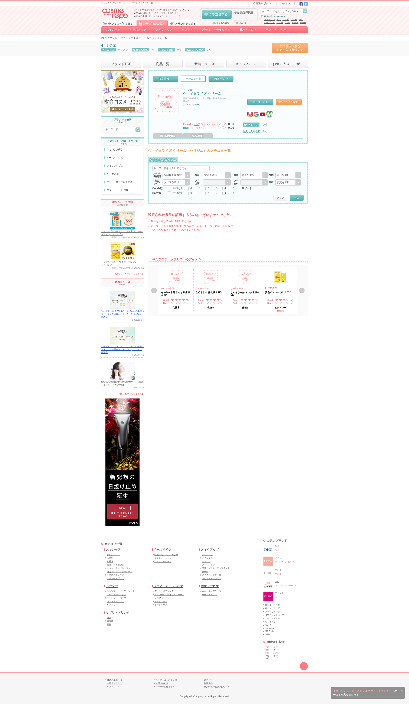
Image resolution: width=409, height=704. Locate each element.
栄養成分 (111, 621)
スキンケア (113, 29)
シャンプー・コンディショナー (122, 591)
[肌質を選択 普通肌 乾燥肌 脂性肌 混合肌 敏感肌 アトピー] (288, 182)
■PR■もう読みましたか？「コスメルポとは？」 (157, 13)
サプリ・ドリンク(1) (117, 189)
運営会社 (208, 680)
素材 (109, 624)
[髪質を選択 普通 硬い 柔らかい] (217, 175)
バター (295, 22)
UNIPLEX (269, 628)
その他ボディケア (162, 598)
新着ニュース (204, 64)
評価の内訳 (168, 135)
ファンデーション (162, 558)
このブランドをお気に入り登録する (290, 47)
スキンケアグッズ (115, 578)
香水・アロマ (248, 29)
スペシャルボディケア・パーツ (169, 594)
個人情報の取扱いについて (217, 686)
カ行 (276, 647)
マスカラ (206, 561)
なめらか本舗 (167, 288)
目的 (109, 617)
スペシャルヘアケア (116, 594)
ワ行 (276, 658)
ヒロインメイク (272, 605)
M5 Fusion (270, 631)
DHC (277, 546)
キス (279, 19)
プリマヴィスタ (272, 611)
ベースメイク (138, 29)
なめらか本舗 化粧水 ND (209, 292)
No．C (268, 625)
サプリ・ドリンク (277, 29)
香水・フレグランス (211, 591)
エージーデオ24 (272, 618)
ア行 (267, 647)
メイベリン (269, 19)
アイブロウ (207, 554)
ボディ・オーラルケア (216, 29)
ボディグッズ (160, 601)
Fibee (268, 634)
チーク (205, 571)
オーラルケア (160, 605)
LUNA (287, 22)
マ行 (267, 655)
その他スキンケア (115, 575)
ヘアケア (187, 29)
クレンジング (113, 554)
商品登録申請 (244, 12)
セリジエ (112, 37)
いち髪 (285, 19)
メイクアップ (164, 29)
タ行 (276, 650)
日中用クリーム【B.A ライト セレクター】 (160, 16)
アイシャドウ (208, 565)
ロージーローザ (272, 608)
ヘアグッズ (112, 605)
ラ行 (267, 658)
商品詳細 (198, 135)
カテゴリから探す (152, 23)
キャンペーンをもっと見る (131, 274)
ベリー (280, 22)
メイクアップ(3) (115, 165)
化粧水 (110, 561)
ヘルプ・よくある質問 (166, 680)
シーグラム (269, 22)
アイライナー (208, 558)
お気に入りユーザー (288, 64)
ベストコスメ (113, 686)
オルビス (279, 569)
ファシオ (279, 593)
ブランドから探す (183, 23)
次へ (302, 290)
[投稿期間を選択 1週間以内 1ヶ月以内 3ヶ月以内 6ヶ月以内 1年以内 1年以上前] (176, 175)
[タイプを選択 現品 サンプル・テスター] (176, 182)
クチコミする (217, 14)
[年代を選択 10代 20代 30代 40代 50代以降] (288, 175)
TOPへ (304, 666)
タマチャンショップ (274, 615)
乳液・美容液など (115, 565)
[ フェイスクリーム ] (193, 104)
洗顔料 (110, 558)
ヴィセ (294, 19)
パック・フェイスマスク (118, 568)
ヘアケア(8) (112, 173)
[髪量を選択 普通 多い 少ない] (254, 175)
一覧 (196, 124)
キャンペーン (246, 64)
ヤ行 (276, 655)
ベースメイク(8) (115, 157)
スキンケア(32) (114, 149)
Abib (301, 19)
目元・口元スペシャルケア (119, 571)
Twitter (306, 4)
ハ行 (276, 653)
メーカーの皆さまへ (165, 686)
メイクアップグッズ (211, 575)
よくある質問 (222, 23)
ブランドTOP (121, 64)
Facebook (301, 4)
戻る (154, 290)
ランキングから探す (118, 23)
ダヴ (277, 581)
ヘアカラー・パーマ (116, 598)
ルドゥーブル (271, 622)
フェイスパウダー (162, 561)
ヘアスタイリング (115, 601)
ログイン (285, 3)
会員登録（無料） (262, 3)
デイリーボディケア (164, 591)
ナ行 (267, 653)
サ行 (267, 650)
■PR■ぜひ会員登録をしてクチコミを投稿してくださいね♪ (162, 10)
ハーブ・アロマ (209, 594)
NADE (303, 22)
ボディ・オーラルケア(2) (119, 181)
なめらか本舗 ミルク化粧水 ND (244, 294)
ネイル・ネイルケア (211, 578)
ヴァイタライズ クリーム (134, 37)
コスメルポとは (114, 680)
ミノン (278, 558)
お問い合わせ (239, 23)
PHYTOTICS (271, 288)
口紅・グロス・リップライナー (217, 568)
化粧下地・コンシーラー (166, 554)
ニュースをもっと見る (133, 394)
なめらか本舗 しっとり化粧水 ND (175, 294)
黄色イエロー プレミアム (278, 292)
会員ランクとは (114, 683)
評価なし (178, 188)
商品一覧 (163, 64)
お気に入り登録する (288, 101)
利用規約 (208, 683)
